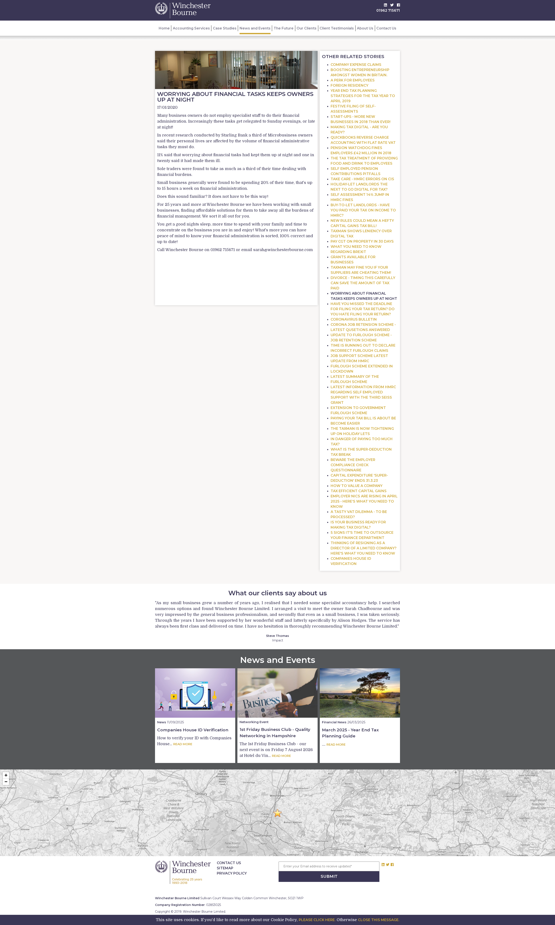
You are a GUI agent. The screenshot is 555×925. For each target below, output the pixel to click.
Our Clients (307, 28)
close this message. (378, 920)
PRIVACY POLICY (232, 873)
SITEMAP (225, 868)
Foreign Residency (349, 85)
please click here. (317, 920)
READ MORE (182, 744)
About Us (365, 28)
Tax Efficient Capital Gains (359, 491)
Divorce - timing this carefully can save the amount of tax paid (363, 283)
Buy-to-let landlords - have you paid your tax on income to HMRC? (363, 210)
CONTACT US (229, 863)
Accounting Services (191, 28)
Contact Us (386, 28)
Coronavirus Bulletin (354, 319)
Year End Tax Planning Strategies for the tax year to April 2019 (363, 96)
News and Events (255, 28)
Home (164, 28)
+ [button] (6, 775)
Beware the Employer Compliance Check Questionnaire (353, 465)
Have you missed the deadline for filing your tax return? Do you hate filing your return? (363, 309)
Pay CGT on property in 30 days (362, 241)
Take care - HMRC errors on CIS (362, 179)
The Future (284, 28)
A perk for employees (353, 80)
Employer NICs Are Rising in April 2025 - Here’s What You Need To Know (364, 501)
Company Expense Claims (356, 65)
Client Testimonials (337, 28)
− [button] (6, 781)
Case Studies (225, 28)
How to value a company (356, 486)
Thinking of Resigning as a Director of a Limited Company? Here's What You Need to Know (364, 548)
